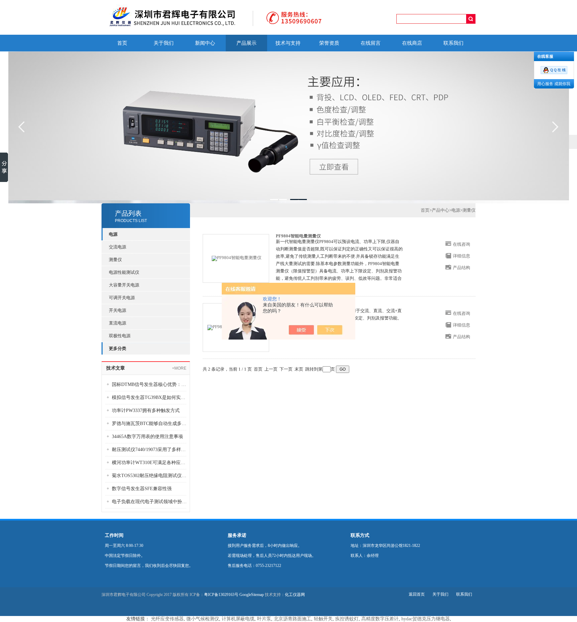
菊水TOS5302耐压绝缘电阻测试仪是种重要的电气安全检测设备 (150, 475)
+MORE (179, 368)
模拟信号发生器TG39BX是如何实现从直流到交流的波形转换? (150, 397)
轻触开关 (323, 618)
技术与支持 (288, 43)
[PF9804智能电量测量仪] (236, 257)
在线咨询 (461, 244)
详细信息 (461, 255)
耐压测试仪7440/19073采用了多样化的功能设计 (150, 449)
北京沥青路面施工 (292, 618)
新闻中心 (205, 43)
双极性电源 (120, 335)
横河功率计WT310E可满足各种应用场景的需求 (150, 462)
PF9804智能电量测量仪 (298, 235)
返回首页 (417, 594)
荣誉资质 (329, 43)
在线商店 (412, 43)
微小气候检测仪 (202, 618)
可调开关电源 (122, 297)
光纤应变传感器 (167, 618)
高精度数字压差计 (380, 618)
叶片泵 (264, 618)
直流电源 (117, 323)
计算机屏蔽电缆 (238, 618)
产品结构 (461, 267)
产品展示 (246, 43)
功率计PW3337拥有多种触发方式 (146, 410)
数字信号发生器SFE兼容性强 (142, 488)
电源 (455, 210)
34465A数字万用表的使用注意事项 (147, 436)
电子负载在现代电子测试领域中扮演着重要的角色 (150, 501)
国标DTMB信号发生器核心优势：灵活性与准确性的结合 (150, 384)
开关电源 (117, 310)
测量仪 (115, 259)
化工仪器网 (295, 594)
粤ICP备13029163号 (221, 594)
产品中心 (440, 210)
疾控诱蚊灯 (347, 618)
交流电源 (117, 246)
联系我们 (453, 43)
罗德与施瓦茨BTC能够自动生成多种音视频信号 (150, 423)
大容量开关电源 (124, 284)
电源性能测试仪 (124, 272)
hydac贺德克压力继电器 (425, 618)
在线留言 (371, 43)
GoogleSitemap (251, 594)
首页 (122, 43)
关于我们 (164, 43)
